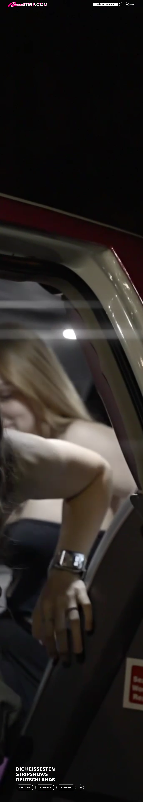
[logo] (28, 4)
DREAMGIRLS (66, 787)
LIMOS (24, 787)
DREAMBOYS (45, 787)
